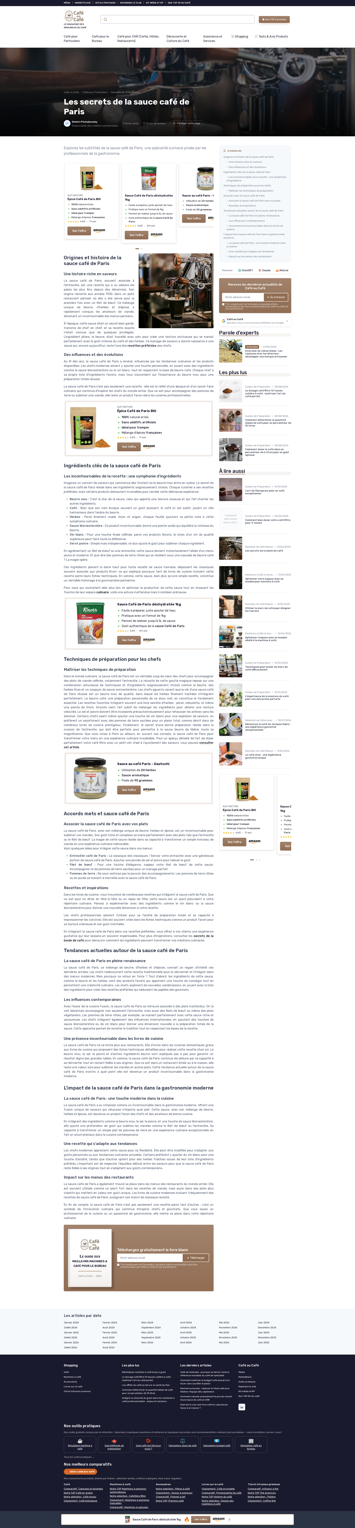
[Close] (244, 684)
